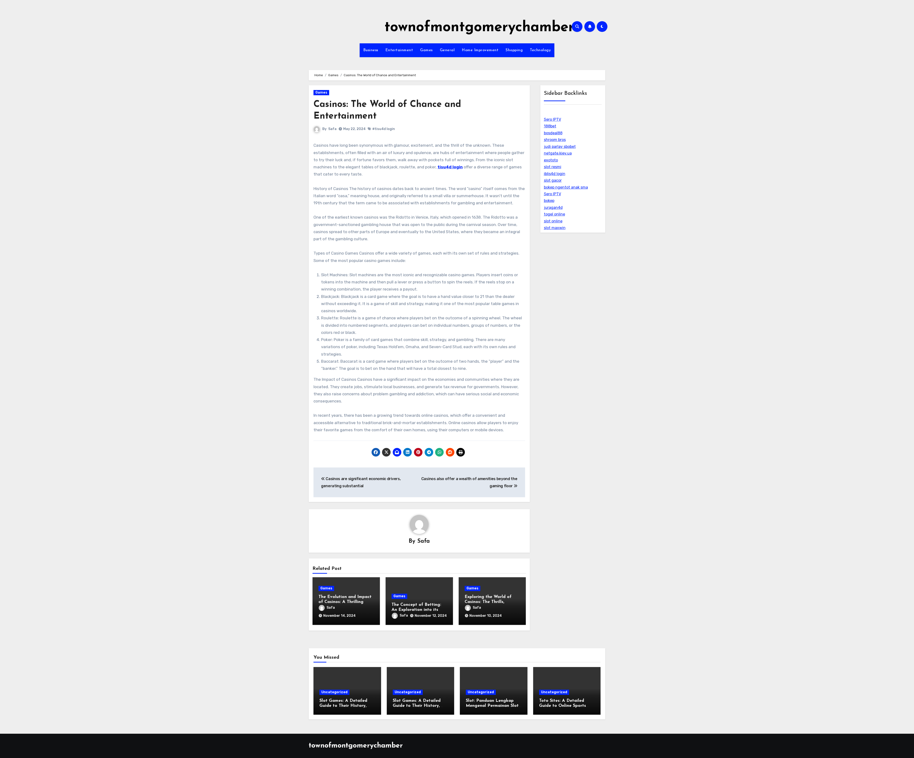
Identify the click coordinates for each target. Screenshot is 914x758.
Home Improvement (480, 50)
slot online (553, 221)
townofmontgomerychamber (479, 27)
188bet (550, 126)
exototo (551, 160)
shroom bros (555, 139)
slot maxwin (555, 228)
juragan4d (553, 207)
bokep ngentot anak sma (566, 187)
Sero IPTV (552, 119)
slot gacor (553, 180)
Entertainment (399, 50)
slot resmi (552, 167)
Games (426, 50)
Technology (540, 50)
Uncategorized (334, 692)
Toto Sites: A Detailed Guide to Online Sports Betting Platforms (562, 706)
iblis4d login (554, 173)
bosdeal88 (553, 133)
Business (370, 50)
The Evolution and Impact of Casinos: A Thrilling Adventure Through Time (345, 602)
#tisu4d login (383, 129)
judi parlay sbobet (560, 146)
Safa (332, 129)
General (447, 50)
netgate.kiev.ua (558, 153)
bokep (549, 200)
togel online (554, 214)
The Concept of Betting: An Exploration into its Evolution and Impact (416, 610)
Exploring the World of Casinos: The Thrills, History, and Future (488, 602)
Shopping (514, 50)
